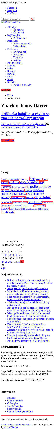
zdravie (5, 208)
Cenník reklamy (15, 400)
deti (32, 179)
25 (6, 261)
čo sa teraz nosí (31, 209)
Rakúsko (22, 194)
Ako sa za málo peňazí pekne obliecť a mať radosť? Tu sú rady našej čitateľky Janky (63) (29, 309)
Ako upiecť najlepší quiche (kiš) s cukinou (27, 288)
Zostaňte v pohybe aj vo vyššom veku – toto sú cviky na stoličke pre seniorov (30, 331)
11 (6, 255)
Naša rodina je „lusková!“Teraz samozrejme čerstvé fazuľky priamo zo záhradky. (28, 298)
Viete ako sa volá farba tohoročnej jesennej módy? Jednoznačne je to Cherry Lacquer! (28, 292)
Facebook (12, 7)
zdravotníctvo (15, 209)
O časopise (12, 403)
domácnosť (14, 182)
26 (9, 261)
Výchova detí (19, 52)
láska (7, 191)
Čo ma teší (18, 32)
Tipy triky (18, 57)
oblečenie (38, 190)
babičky (5, 179)
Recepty (11, 71)
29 (18, 261)
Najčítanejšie (13, 35)
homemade (16, 187)
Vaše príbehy (19, 46)
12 (9, 255)
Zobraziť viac (7, 140)
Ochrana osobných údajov (20, 411)
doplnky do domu (29, 182)
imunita (23, 187)
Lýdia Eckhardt (16, 190)
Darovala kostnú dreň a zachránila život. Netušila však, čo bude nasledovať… (26, 325)
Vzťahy (17, 60)
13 (12, 255)
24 (3, 261)
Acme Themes (11, 427)
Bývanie (11, 74)
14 (15, 255)
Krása (10, 76)
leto (2, 191)
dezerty (39, 179)
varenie (35, 201)
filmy (42, 183)
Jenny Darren (7, 127)
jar (28, 187)
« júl (3, 268)
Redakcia (41, 124)
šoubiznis (19, 127)
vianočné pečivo (27, 206)
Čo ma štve (18, 29)
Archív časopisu (15, 406)
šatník (40, 209)
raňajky (29, 194)
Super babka (32, 127)
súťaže (25, 202)
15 (18, 255)
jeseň (41, 187)
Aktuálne (11, 27)
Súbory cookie (14, 408)
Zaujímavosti (19, 38)
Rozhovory (12, 40)
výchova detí (39, 206)
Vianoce (16, 205)
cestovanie (14, 179)
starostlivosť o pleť (18, 198)
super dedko (17, 202)
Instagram (12, 10)
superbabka (6, 202)
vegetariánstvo (48, 202)
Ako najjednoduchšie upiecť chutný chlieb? (28, 341)
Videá (10, 79)
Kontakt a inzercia (22, 85)
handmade (6, 187)
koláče (47, 186)
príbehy (15, 194)
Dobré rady (12, 49)
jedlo (34, 186)
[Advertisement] (27, 155)
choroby (24, 179)
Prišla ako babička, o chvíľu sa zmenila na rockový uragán (25, 116)
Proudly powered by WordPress (16, 424)
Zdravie (11, 65)
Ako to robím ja (15, 63)
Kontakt (11, 82)
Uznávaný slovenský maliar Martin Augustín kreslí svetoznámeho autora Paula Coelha (28, 336)
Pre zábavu (18, 54)
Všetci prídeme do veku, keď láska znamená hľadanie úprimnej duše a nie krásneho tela (28, 314)
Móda (10, 68)
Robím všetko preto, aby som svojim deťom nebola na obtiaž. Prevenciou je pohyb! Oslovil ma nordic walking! (30, 283)
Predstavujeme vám (22, 43)
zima (23, 209)
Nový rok (28, 191)
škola (46, 209)
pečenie (6, 193)
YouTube (11, 13)
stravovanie (30, 198)
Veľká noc (6, 205)
